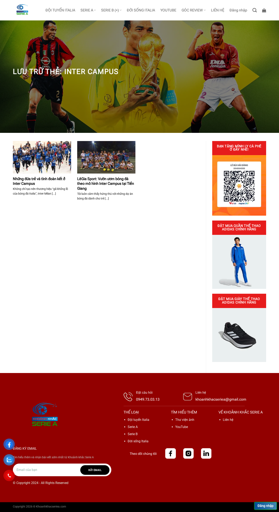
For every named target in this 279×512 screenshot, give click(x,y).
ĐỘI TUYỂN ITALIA (60, 10)
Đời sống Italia (138, 441)
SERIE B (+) (110, 10)
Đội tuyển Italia (138, 420)
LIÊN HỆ (217, 10)
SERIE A (86, 10)
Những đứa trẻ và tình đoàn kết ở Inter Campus (39, 181)
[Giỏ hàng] (264, 10)
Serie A (133, 427)
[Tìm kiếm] (254, 10)
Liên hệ (228, 420)
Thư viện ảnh (184, 420)
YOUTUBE (168, 10)
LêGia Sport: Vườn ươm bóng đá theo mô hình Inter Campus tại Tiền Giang (105, 183)
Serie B (133, 434)
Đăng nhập (265, 506)
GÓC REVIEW (192, 10)
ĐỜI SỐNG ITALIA (141, 10)
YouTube (181, 427)
